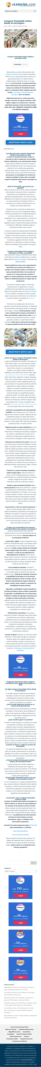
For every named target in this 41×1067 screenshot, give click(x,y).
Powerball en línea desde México (17, 375)
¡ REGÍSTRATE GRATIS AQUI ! (20, 142)
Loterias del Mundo (26, 1060)
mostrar (25, 64)
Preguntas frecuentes (26, 1039)
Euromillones (26, 1032)
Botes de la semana (10, 1029)
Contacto (26, 1036)
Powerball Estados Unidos (26, 1029)
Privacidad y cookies (12, 1039)
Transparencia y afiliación (19, 1041)
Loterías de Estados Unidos (24, 1034)
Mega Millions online (14, 1032)
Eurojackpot (10, 1034)
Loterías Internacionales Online (19, 1027)
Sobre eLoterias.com (15, 1036)
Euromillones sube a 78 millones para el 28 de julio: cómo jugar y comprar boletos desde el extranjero (19, 1010)
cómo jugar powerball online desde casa (23, 404)
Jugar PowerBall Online (20, 26)
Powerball (32, 298)
